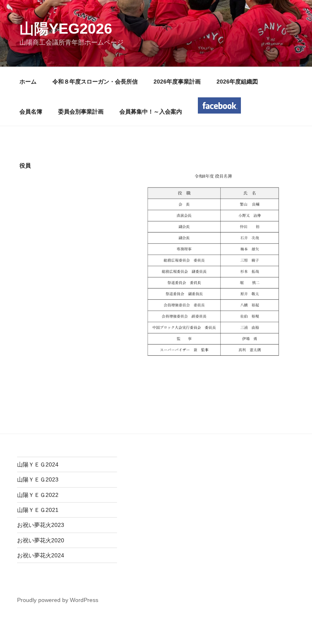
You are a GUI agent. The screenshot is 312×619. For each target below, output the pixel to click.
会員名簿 (31, 111)
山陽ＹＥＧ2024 (37, 464)
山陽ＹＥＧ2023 (37, 479)
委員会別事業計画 (81, 111)
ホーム (28, 81)
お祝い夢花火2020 (40, 540)
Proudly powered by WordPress (57, 600)
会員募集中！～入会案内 (150, 111)
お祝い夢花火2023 (40, 525)
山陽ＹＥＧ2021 (37, 510)
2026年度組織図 (237, 81)
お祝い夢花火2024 (40, 555)
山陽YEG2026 (66, 28)
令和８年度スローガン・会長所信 (95, 81)
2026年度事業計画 (177, 81)
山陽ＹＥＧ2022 (37, 495)
